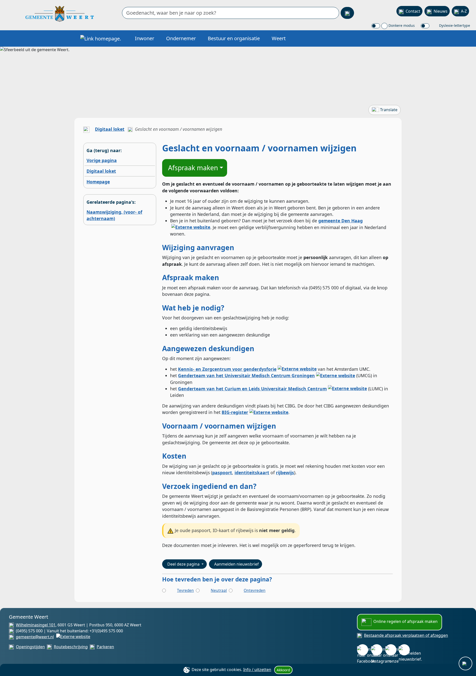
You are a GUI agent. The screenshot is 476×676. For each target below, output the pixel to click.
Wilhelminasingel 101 (36, 625)
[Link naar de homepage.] (86, 129)
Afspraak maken (193, 167)
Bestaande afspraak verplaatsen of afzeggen (406, 635)
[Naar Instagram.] (376, 649)
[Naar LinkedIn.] (390, 649)
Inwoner (144, 38)
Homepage (98, 182)
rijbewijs (285, 472)
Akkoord (283, 670)
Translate (388, 109)
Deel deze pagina (184, 564)
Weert (279, 38)
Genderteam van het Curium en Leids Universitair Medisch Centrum (252, 389)
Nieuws (440, 11)
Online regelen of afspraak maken (405, 621)
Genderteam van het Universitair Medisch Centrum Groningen (246, 375)
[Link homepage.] (100, 38)
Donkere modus (401, 25)
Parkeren (105, 646)
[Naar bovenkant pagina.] (465, 663)
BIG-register (235, 412)
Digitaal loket (109, 129)
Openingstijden (30, 646)
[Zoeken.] (347, 13)
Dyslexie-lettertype (454, 25)
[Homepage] (60, 13)
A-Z (464, 11)
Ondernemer (181, 38)
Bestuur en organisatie (234, 38)
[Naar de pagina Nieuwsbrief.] (404, 649)
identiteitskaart (252, 472)
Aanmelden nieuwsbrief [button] (236, 564)
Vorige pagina (102, 160)
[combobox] (230, 13)
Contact (413, 11)
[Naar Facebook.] (362, 649)
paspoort (222, 472)
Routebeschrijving (71, 646)
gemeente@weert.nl (35, 637)
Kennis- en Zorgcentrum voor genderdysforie (227, 369)
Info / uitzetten (257, 669)
